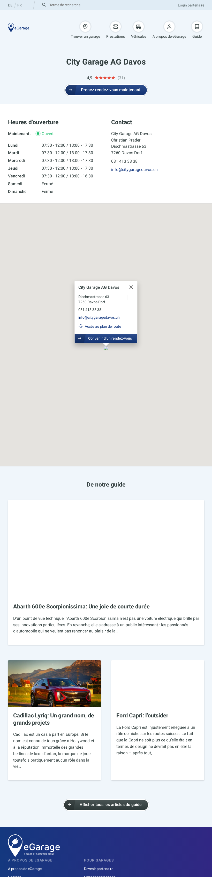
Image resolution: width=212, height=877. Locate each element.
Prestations (115, 36)
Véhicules (138, 36)
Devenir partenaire (98, 869)
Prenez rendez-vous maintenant (110, 89)
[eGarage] (18, 27)
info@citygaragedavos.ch (134, 169)
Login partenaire (191, 5)
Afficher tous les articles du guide (111, 804)
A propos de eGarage (169, 36)
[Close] (131, 287)
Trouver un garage (85, 36)
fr (19, 5)
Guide (197, 36)
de (10, 5)
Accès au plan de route (103, 326)
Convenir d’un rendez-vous (110, 338)
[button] (106, 348)
